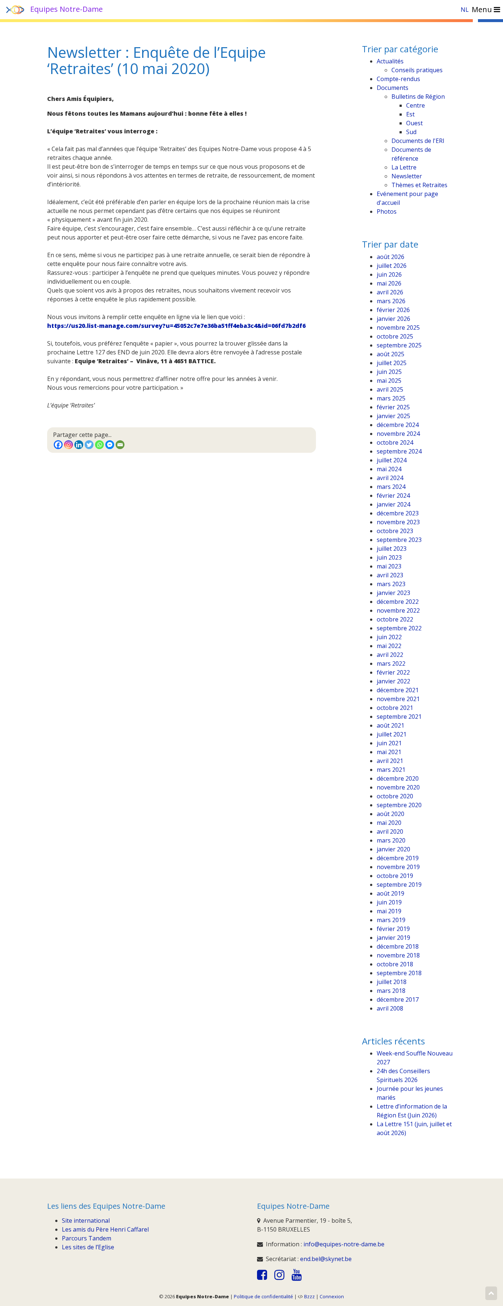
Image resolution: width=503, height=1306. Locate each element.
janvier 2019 (393, 938)
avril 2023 (390, 575)
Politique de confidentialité (263, 1296)
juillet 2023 (392, 549)
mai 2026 (389, 283)
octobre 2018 (395, 964)
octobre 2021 (395, 708)
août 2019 (390, 893)
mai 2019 (389, 911)
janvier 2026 (393, 319)
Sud (411, 132)
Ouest (414, 123)
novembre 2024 (398, 434)
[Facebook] (58, 444)
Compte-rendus (398, 79)
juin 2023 (389, 557)
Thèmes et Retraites (419, 185)
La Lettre (403, 167)
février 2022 (393, 672)
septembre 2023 (399, 540)
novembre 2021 (398, 699)
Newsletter (406, 176)
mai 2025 (389, 381)
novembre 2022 (398, 610)
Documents (392, 88)
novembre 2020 (398, 787)
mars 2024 (391, 487)
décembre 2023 (398, 513)
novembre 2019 (398, 867)
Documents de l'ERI (417, 141)
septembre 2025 (399, 345)
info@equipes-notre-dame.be (343, 1244)
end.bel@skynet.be (326, 1259)
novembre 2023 (398, 522)
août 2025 (390, 354)
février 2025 (393, 407)
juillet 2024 (392, 460)
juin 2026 (389, 274)
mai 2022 (389, 646)
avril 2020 (390, 831)
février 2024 (393, 495)
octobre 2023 (395, 531)
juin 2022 (389, 637)
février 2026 (393, 310)
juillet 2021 (392, 734)
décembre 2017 (398, 999)
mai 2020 (389, 823)
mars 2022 (391, 663)
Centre (415, 105)
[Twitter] (89, 444)
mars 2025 (391, 398)
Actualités (390, 61)
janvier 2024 (393, 504)
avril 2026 (390, 292)
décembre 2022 (398, 602)
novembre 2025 (398, 327)
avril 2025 (390, 389)
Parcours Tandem (86, 1238)
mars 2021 (391, 770)
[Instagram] (68, 444)
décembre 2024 (398, 425)
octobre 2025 (395, 336)
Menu (483, 9)
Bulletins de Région (418, 96)
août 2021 (390, 725)
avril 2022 (390, 655)
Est (410, 114)
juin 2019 (389, 902)
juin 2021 (389, 743)
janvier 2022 (393, 681)
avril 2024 (390, 478)
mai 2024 (389, 469)
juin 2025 (389, 372)
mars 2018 (391, 991)
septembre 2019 (399, 884)
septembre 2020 (399, 805)
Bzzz (309, 1296)
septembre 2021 (399, 716)
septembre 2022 (399, 628)
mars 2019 (391, 920)
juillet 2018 (392, 982)
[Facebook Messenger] (109, 444)
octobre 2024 (395, 442)
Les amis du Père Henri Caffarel (105, 1229)
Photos (387, 211)
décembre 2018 (398, 946)
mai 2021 (389, 752)
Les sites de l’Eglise (88, 1247)
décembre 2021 (398, 690)
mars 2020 (391, 840)
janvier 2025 (393, 416)
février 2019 (393, 929)
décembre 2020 (398, 778)
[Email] (120, 444)
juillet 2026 (392, 266)
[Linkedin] (78, 444)
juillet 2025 (392, 363)
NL (465, 10)
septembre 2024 (399, 451)
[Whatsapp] (99, 444)
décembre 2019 (398, 858)
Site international (86, 1220)
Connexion (332, 1296)
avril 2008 (390, 1008)
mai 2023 (389, 566)
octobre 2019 (395, 876)
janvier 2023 (393, 593)
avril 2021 (390, 761)
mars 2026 (391, 301)
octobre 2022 (395, 619)
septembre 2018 (399, 973)
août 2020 (390, 814)
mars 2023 (391, 584)
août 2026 (390, 257)
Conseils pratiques (417, 70)
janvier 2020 (393, 849)
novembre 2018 (398, 955)
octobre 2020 (395, 796)
